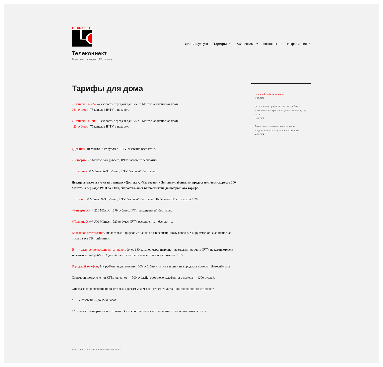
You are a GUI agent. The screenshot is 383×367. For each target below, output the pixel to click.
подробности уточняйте (197, 288)
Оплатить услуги (196, 43)
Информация (297, 43)
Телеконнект (89, 53)
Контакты (270, 43)
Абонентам (245, 43)
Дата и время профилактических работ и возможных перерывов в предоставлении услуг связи (281, 110)
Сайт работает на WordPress (105, 349)
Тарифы (220, 43)
